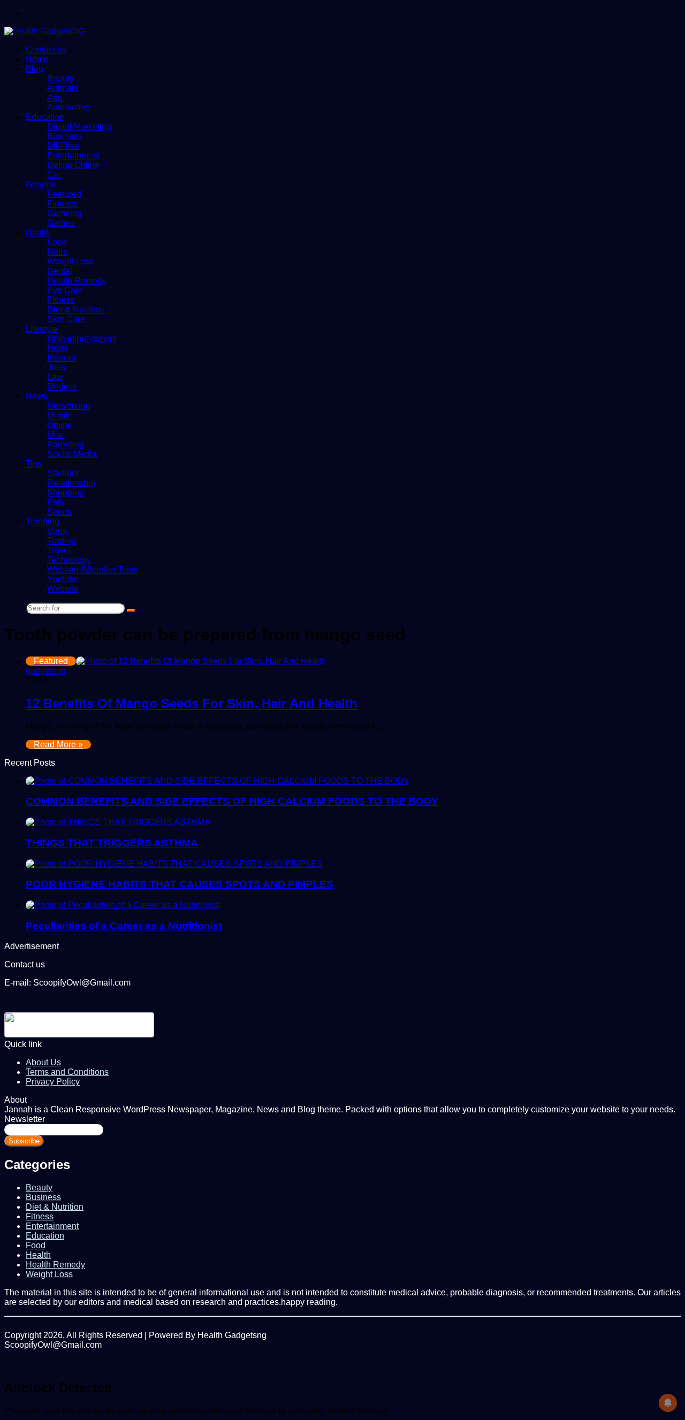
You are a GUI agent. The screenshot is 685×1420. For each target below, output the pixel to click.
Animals (62, 88)
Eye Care (65, 290)
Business (64, 136)
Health (38, 232)
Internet (61, 357)
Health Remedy (76, 280)
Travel (59, 550)
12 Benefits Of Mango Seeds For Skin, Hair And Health (191, 703)
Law (55, 376)
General (41, 184)
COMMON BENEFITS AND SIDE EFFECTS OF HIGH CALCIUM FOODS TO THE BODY (232, 801)
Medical (62, 386)
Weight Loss (70, 261)
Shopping (65, 492)
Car (54, 174)
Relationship (71, 482)
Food (57, 242)
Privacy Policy (53, 1081)
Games (60, 222)
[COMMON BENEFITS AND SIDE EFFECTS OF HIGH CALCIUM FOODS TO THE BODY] (217, 780)
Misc (56, 434)
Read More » (58, 744)
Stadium (63, 473)
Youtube (63, 579)
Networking (68, 405)
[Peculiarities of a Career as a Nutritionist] (123, 905)
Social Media (72, 454)
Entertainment (73, 155)
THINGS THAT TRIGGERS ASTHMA (112, 843)
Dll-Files (63, 145)
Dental (59, 271)
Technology (69, 559)
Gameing (64, 213)
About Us (43, 1062)
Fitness (61, 299)
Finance (62, 203)
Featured (64, 194)
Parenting (65, 444)
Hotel (57, 348)
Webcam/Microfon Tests (92, 569)
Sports (59, 511)
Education (45, 116)
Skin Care (66, 319)
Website (62, 588)
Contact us (46, 49)
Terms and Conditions (67, 1072)
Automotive (68, 107)
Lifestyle (41, 328)
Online (59, 425)
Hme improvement (82, 338)
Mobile (60, 415)
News (37, 396)
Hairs (57, 251)
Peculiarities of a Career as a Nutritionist (124, 926)
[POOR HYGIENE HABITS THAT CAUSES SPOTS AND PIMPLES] (174, 863)
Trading (61, 540)
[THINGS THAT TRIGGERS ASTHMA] (118, 822)
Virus (57, 531)
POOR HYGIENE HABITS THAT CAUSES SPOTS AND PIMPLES (179, 884)
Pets (55, 502)
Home (37, 59)
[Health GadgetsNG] (44, 31)
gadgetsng (46, 670)
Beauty (60, 78)
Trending (42, 521)
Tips (34, 463)
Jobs (56, 367)
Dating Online (73, 165)
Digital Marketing (79, 126)
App (55, 97)
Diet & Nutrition (76, 309)
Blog (34, 68)
